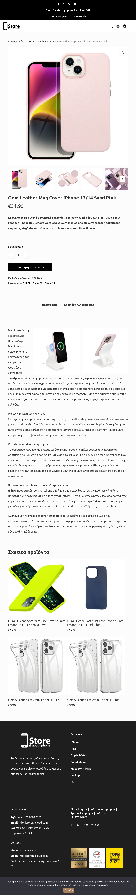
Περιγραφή (49, 304)
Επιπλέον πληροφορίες (79, 304)
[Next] (122, 179)
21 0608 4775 (33, 817)
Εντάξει (69, 890)
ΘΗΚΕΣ (32, 41)
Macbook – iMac (81, 768)
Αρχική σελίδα (16, 41)
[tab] (49, 305)
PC (72, 781)
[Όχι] (132, 886)
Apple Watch (79, 755)
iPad (73, 748)
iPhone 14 (49, 283)
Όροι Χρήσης (79, 809)
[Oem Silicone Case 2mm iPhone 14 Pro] (37, 666)
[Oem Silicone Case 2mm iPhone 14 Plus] (96, 666)
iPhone (75, 742)
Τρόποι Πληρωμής (82, 813)
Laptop (75, 775)
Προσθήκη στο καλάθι (30, 267)
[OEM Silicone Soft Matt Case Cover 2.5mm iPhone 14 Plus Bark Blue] (96, 587)
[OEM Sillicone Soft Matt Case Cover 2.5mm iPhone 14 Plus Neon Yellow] (37, 587)
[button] (131, 26)
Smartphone (78, 762)
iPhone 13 (45, 41)
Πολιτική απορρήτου (102, 809)
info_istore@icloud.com (33, 822)
